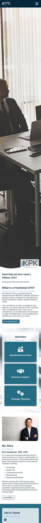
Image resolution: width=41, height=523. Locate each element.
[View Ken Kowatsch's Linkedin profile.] (5, 520)
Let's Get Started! (10, 321)
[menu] (37, 4)
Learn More (8, 497)
